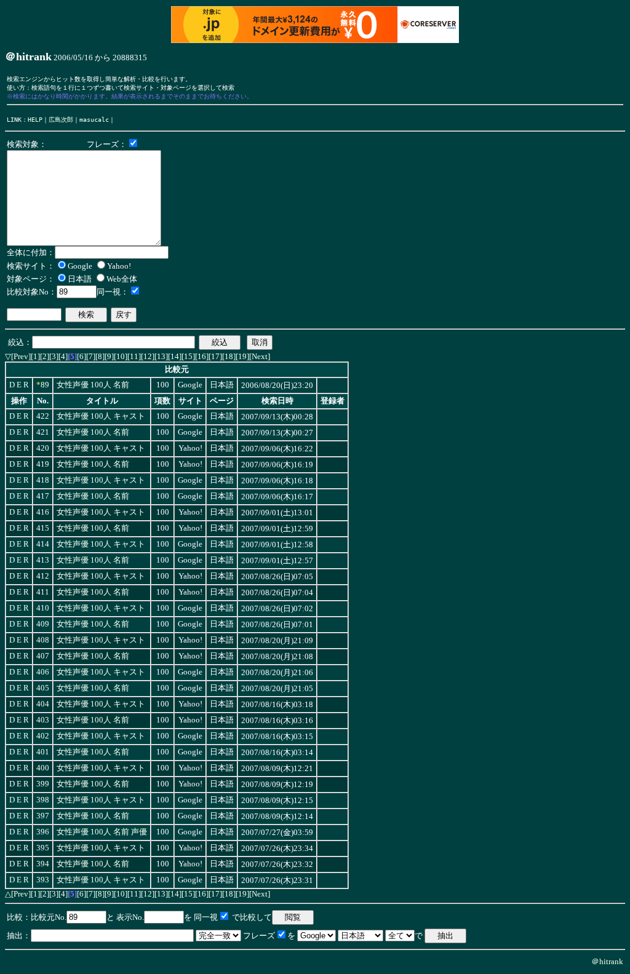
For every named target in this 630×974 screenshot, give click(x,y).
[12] (147, 356)
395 (42, 848)
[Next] (259, 356)
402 (42, 736)
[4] (63, 356)
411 (42, 592)
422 (42, 416)
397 (42, 816)
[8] (100, 356)
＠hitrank (607, 961)
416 (42, 512)
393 (42, 880)
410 (42, 608)
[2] (44, 356)
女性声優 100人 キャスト (101, 416)
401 (42, 752)
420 (42, 448)
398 (42, 800)
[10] (120, 356)
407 (42, 656)
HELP (35, 119)
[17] (215, 356)
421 (42, 432)
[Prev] (21, 356)
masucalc (94, 119)
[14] (174, 356)
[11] (134, 356)
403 (42, 720)
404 (42, 704)
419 (42, 464)
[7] (90, 356)
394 (42, 864)
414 (42, 544)
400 (42, 768)
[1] (35, 356)
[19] (242, 356)
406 (42, 672)
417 (42, 496)
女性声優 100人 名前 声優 (102, 832)
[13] (161, 356)
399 (42, 784)
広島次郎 (61, 119)
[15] (188, 356)
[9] (109, 356)
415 (42, 528)
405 (42, 688)
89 (45, 385)
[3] (53, 356)
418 (42, 480)
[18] (229, 356)
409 (42, 624)
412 (42, 576)
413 (42, 560)
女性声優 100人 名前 (93, 385)
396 (42, 832)
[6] (81, 356)
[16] (202, 356)
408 (42, 640)
